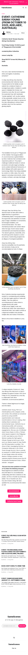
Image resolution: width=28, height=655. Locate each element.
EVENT (3, 13)
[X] (14, 637)
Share (23, 33)
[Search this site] (23, 7)
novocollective (14, 496)
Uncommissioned (14, 491)
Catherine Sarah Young (14, 501)
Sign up (14, 648)
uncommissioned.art (7, 302)
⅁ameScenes (6, 7)
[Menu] (26, 7)
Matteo (8, 32)
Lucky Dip (11, 92)
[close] (26, 2)
